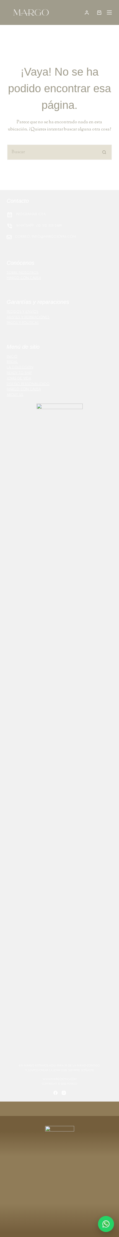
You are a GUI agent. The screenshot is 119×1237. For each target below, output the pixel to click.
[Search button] (104, 152)
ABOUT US (15, 395)
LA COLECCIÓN (20, 367)
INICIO (12, 356)
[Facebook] (55, 1093)
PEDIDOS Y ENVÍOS (22, 312)
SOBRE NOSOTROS (22, 272)
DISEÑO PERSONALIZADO (28, 384)
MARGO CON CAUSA (24, 278)
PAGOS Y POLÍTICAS (23, 323)
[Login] (87, 13)
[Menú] (109, 12)
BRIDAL (12, 362)
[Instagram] (64, 1093)
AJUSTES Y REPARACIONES (28, 317)
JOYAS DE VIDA (19, 378)
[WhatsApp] (106, 1224)
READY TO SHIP (19, 373)
